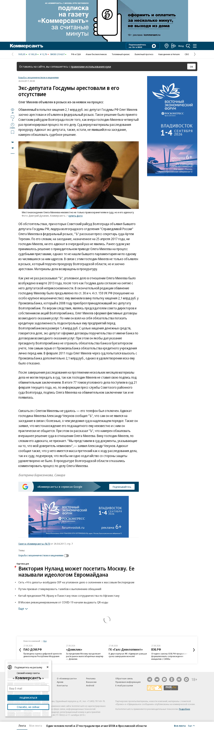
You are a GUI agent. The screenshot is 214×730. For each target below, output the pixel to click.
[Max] (186, 679)
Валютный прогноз (144, 54)
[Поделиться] (13, 142)
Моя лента (35, 725)
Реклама (90, 678)
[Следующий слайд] (194, 650)
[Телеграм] (149, 679)
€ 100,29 (33, 54)
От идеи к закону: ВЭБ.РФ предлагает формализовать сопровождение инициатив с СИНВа (169, 656)
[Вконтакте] (156, 679)
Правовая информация (128, 681)
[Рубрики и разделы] (194, 45)
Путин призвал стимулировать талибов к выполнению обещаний (59, 589)
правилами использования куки (91, 66)
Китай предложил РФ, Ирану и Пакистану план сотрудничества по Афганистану (69, 596)
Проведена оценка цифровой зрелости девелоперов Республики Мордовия (42, 655)
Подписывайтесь (122, 486)
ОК (191, 66)
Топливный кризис (121, 54)
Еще (21, 608)
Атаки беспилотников (96, 54)
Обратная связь (124, 678)
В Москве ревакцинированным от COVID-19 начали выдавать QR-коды (63, 602)
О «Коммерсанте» (67, 678)
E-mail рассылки (124, 685)
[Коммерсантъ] (26, 46)
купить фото (76, 215)
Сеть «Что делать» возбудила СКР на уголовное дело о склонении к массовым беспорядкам (76, 582)
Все (44, 641)
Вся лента (180, 725)
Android (90, 685)
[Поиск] (188, 45)
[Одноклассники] (171, 679)
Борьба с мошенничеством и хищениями (38, 77)
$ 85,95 (22, 54)
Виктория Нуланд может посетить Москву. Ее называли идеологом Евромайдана (76, 571)
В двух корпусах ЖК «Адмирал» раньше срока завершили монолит (128, 655)
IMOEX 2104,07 (57, 54)
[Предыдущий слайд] (20, 650)
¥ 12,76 (43, 54)
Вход (181, 45)
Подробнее (184, 708)
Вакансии (91, 681)
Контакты (62, 685)
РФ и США (76, 54)
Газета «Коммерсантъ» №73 (34, 543)
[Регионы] (166, 45)
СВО (187, 54)
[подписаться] (67, 555)
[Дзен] (164, 679)
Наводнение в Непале (169, 54)
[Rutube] (179, 679)
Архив (60, 681)
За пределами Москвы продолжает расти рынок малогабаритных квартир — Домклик (84, 656)
